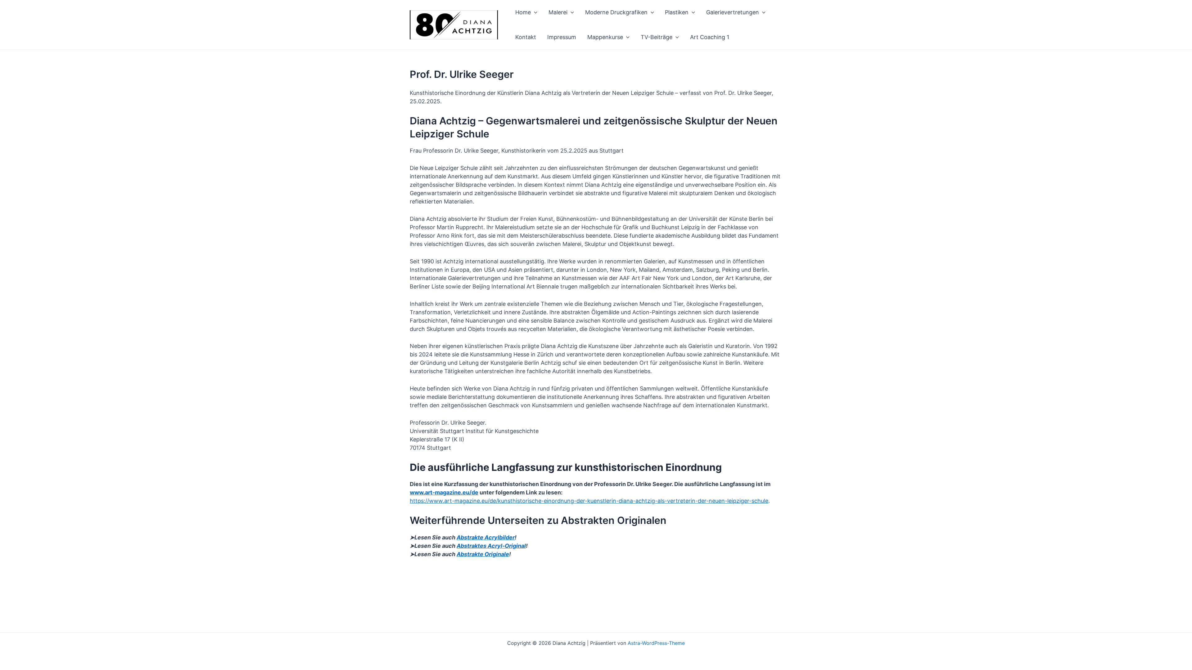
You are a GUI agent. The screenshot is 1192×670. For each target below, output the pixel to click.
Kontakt (525, 37)
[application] (534, 12)
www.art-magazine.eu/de (444, 492)
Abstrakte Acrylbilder (486, 537)
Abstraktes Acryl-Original (491, 546)
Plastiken (677, 12)
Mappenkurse (605, 37)
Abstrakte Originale (483, 554)
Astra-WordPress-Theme (656, 643)
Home (523, 12)
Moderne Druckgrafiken (616, 12)
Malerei (558, 12)
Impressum (561, 37)
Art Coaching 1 (709, 37)
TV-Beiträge (656, 37)
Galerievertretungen (732, 12)
